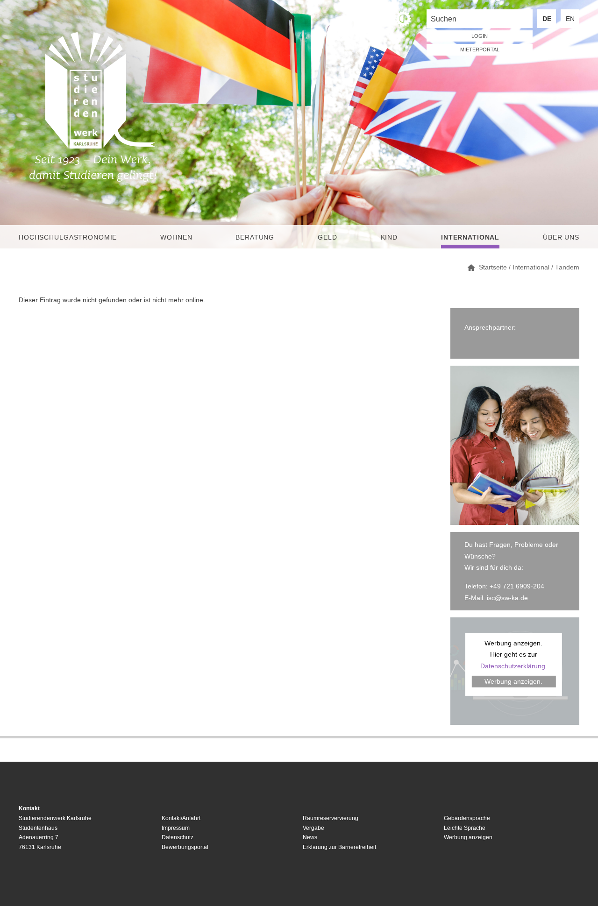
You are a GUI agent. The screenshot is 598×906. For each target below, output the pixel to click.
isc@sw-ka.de (507, 598)
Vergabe (313, 828)
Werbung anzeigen (468, 837)
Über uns (561, 237)
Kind (389, 237)
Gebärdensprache (467, 818)
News (310, 837)
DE (546, 18)
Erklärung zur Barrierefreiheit (339, 847)
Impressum (176, 828)
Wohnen (176, 237)
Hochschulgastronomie (68, 237)
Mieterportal (479, 49)
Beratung (254, 237)
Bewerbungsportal (185, 847)
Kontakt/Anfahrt (181, 818)
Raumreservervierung (330, 818)
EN (570, 18)
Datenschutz (177, 837)
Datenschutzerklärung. (513, 666)
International (470, 237)
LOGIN (479, 36)
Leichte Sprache (464, 828)
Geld (327, 237)
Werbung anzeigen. (513, 681)
